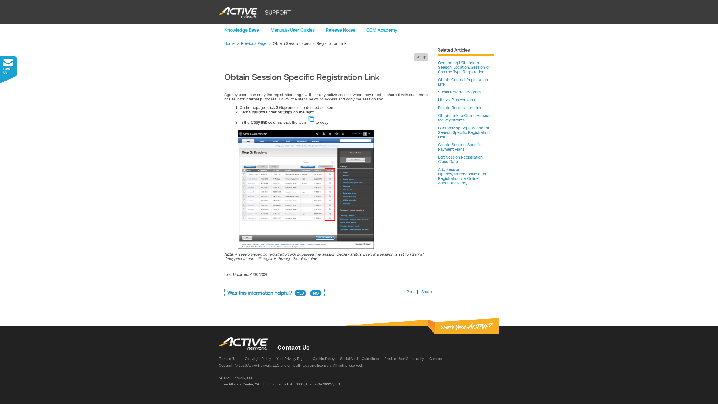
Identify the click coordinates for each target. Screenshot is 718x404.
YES (300, 293)
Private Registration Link (459, 107)
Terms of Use (229, 359)
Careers (435, 359)
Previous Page (253, 43)
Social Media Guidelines (359, 359)
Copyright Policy (258, 359)
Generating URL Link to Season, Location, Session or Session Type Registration (464, 67)
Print (411, 292)
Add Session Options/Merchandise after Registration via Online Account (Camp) (462, 176)
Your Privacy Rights (291, 359)
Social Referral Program (459, 92)
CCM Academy (381, 30)
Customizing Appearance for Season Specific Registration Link (464, 132)
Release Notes (340, 30)
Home (229, 43)
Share (426, 292)
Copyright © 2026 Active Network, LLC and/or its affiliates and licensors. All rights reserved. (291, 366)
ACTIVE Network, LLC (236, 378)
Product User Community (404, 359)
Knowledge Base (241, 30)
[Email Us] (8, 69)
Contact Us (293, 347)
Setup (421, 57)
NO (316, 293)
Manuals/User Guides (293, 30)
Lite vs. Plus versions (456, 100)
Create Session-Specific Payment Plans (460, 147)
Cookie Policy (324, 359)
